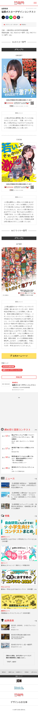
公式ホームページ (20, 356)
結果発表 (5, 8)
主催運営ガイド (19, 672)
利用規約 (26, 672)
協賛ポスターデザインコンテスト (12, 370)
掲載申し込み (11, 672)
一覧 (35, 479)
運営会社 (4, 672)
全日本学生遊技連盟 (8, 366)
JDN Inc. (23, 709)
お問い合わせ (34, 672)
